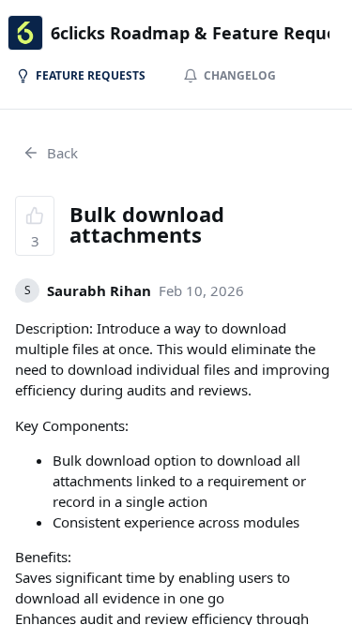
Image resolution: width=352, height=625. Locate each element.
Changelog (240, 75)
